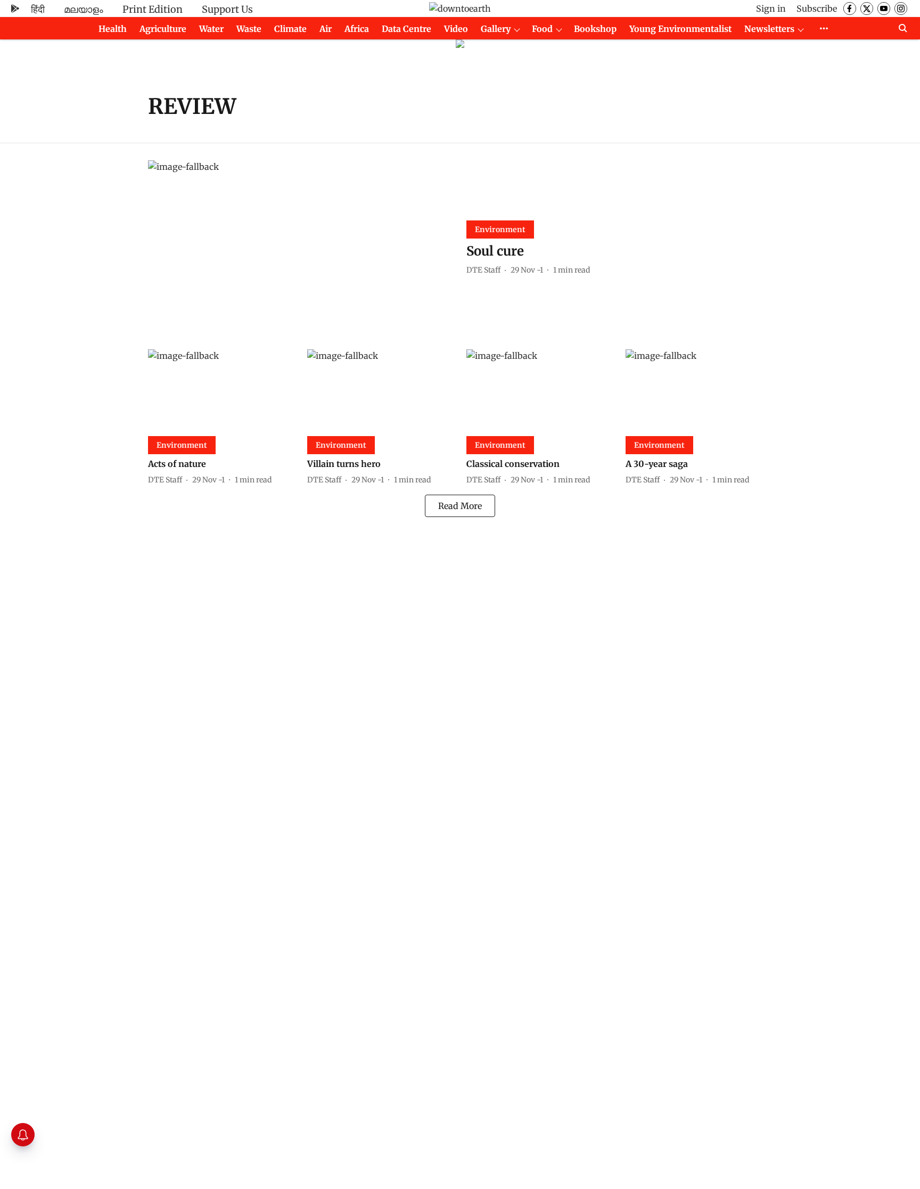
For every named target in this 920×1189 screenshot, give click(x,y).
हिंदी (38, 9)
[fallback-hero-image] (301, 246)
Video (456, 28)
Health (112, 28)
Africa (356, 28)
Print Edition (152, 9)
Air (325, 28)
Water (211, 28)
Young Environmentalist (680, 28)
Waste (248, 28)
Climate (290, 28)
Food (542, 28)
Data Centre (406, 28)
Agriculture (162, 28)
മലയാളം (83, 9)
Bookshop (595, 28)
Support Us (227, 9)
